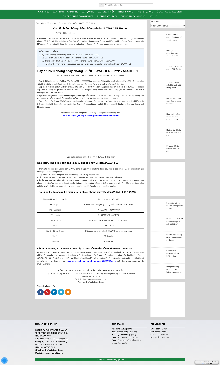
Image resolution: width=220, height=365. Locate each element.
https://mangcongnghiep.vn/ (94, 279)
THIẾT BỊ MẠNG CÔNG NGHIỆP (78, 16)
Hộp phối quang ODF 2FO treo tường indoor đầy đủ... (173, 269)
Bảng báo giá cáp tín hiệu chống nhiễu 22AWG (174, 205)
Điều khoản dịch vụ (158, 332)
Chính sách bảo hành (159, 334)
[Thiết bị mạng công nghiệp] (65, 5)
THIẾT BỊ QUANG (145, 12)
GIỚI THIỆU (43, 12)
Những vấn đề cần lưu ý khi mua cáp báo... (173, 132)
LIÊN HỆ (153, 16)
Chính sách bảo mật (158, 329)
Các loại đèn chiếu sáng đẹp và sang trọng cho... (173, 101)
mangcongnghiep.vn (53, 353)
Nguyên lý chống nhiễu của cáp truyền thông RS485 (174, 116)
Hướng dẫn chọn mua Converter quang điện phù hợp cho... (174, 53)
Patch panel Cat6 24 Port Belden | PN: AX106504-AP (174, 221)
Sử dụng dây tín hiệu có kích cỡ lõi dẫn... (173, 148)
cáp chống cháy (48, 286)
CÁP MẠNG (72, 12)
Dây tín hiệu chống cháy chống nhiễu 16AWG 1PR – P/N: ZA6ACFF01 (70, 55)
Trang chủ (40, 23)
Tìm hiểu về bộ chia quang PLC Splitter (174, 67)
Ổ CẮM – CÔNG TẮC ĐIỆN (169, 12)
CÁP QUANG (88, 12)
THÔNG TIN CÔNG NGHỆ (133, 16)
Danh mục (155, 21)
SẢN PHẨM (58, 12)
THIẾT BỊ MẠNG (125, 12)
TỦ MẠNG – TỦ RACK (107, 16)
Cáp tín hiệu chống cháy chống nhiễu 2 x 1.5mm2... (174, 237)
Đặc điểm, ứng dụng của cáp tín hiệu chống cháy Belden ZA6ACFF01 (74, 58)
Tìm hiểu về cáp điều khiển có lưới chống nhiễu (173, 85)
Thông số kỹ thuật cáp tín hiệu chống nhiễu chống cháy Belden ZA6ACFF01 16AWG (80, 61)
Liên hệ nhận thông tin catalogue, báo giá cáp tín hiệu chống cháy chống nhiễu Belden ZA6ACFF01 (90, 64)
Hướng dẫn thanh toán (159, 337)
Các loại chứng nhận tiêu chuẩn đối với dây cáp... (174, 37)
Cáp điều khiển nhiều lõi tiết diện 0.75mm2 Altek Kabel (173, 253)
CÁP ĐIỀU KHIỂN (106, 12)
